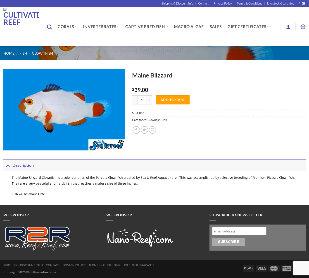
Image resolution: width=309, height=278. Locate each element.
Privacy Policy (223, 3)
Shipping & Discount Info (177, 3)
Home (8, 53)
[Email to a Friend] (152, 130)
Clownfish (42, 53)
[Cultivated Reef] (21, 26)
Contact (203, 3)
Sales (216, 26)
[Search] (49, 27)
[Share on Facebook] (136, 130)
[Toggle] (7, 165)
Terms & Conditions (249, 3)
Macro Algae (189, 26)
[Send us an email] (303, 3)
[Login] (288, 27)
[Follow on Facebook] (299, 3)
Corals (66, 26)
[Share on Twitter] (144, 130)
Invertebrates (99, 26)
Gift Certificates (247, 26)
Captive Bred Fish (145, 26)
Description (23, 165)
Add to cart (172, 100)
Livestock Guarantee (280, 3)
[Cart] (303, 27)
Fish (23, 53)
